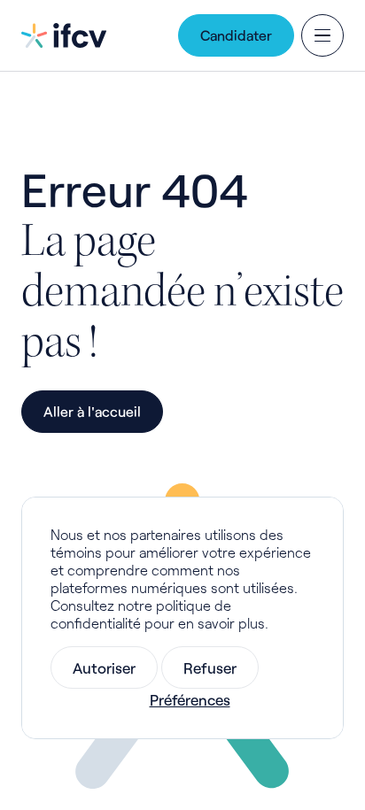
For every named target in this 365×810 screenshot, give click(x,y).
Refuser (210, 667)
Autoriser (104, 667)
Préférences (190, 699)
